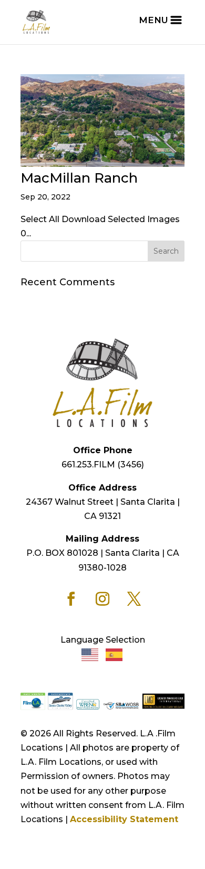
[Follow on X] (134, 599)
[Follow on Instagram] (102, 599)
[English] (90, 654)
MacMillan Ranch (79, 177)
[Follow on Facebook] (71, 599)
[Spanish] (115, 654)
